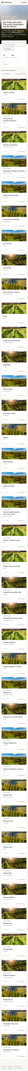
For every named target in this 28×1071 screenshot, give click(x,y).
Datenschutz (10, 1068)
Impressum (3, 1068)
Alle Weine (24, 2)
